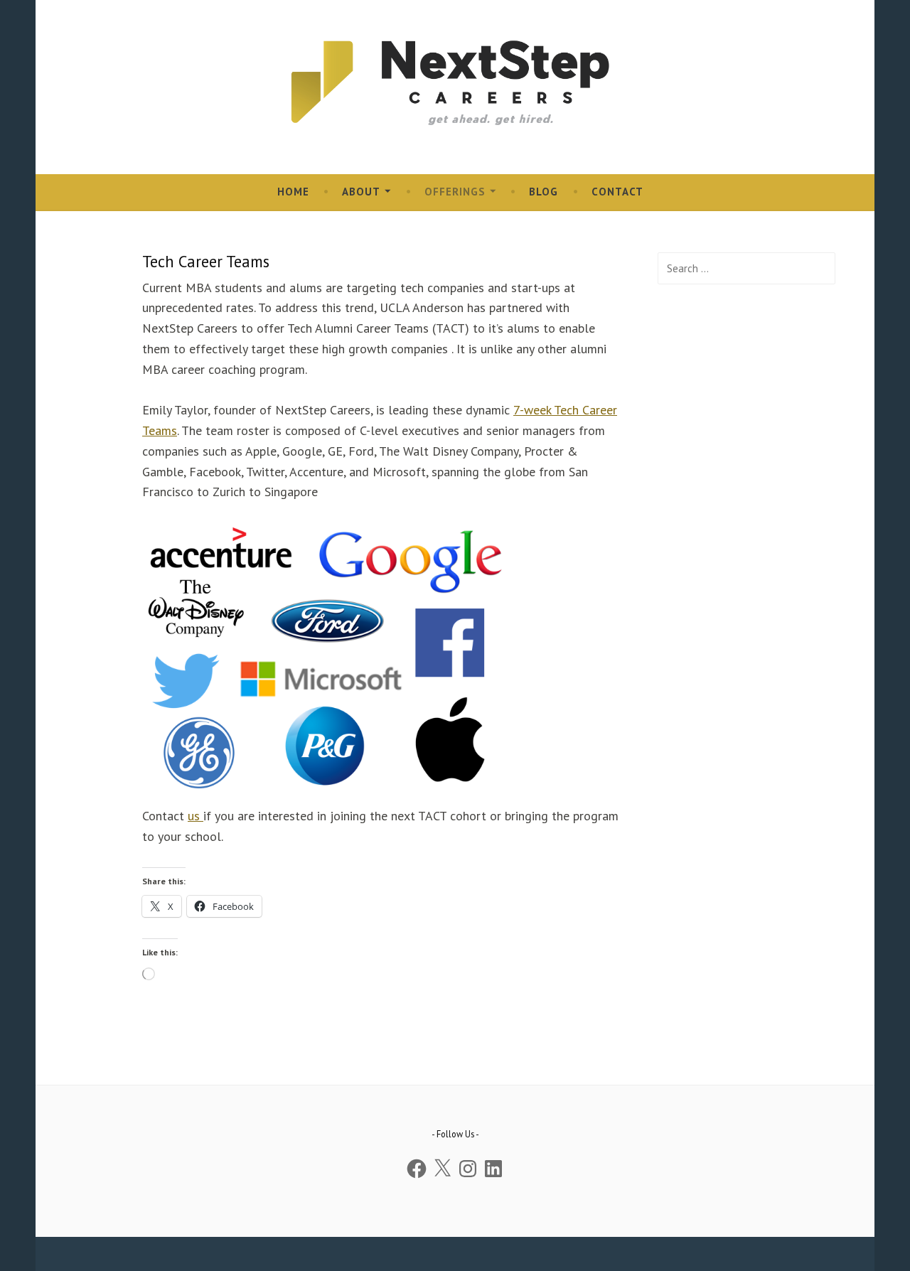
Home (293, 191)
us (195, 816)
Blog (543, 191)
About (361, 191)
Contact (617, 191)
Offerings (455, 191)
